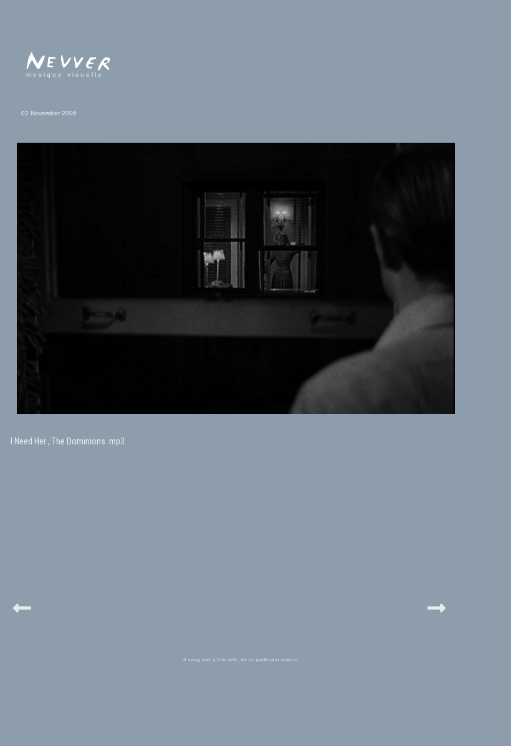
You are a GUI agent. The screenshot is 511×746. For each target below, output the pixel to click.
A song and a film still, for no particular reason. (241, 660)
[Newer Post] (22, 606)
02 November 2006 (49, 113)
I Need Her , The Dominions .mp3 (68, 441)
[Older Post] (436, 606)
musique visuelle (64, 74)
